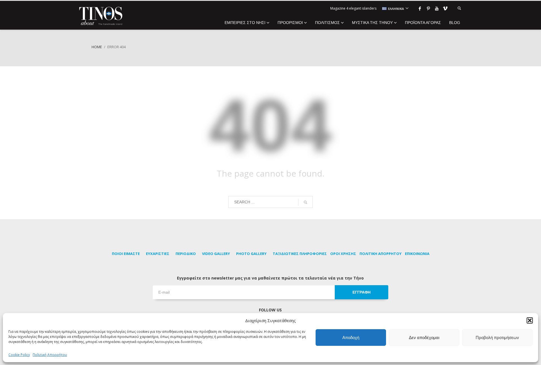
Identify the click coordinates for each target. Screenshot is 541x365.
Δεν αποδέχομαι (424, 337)
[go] (305, 202)
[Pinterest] (428, 8)
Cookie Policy (19, 354)
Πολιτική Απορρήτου (50, 354)
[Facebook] (420, 8)
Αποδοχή (350, 337)
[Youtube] (437, 8)
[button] (530, 320)
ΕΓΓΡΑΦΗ (361, 292)
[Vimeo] (445, 8)
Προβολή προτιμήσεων (497, 337)
